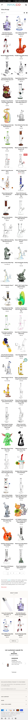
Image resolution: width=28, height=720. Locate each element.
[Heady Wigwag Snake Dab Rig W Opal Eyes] (7, 115)
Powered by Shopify (7, 716)
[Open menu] (3, 4)
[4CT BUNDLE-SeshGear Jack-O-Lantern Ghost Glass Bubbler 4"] (21, 510)
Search (13, 712)
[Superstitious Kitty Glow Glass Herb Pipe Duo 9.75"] (7, 68)
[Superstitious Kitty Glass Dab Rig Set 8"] (21, 68)
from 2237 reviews (14, 655)
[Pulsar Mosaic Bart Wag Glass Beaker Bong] (7, 298)
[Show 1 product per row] (24, 12)
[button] (3, 664)
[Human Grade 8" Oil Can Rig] (7, 368)
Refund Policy (5, 713)
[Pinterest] (5, 718)
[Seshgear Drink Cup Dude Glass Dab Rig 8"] (21, 461)
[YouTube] (15, 718)
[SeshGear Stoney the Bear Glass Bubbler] (7, 534)
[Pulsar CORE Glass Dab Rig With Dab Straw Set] (7, 230)
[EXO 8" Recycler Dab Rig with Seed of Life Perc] (7, 390)
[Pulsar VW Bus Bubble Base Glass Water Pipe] (7, 485)
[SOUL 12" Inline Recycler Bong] (7, 161)
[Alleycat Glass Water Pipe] (7, 253)
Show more (3, 587)
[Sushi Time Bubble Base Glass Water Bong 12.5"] (21, 91)
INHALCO (4, 712)
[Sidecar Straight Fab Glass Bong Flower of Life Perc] (21, 368)
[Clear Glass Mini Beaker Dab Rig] (21, 345)
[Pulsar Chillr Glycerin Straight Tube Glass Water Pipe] (21, 183)
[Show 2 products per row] (27, 12)
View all (14, 640)
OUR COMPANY (5, 696)
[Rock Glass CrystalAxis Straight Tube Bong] (7, 322)
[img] (14, 653)
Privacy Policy (19, 712)
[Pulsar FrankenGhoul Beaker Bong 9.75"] (21, 556)
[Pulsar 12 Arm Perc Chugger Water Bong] (21, 414)
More (2, 700)
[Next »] (23, 573)
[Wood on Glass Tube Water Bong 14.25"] (21, 138)
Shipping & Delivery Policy (8, 715)
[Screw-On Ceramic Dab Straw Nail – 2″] (7, 604)
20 (19, 573)
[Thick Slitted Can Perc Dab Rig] (21, 115)
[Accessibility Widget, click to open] (25, 360)
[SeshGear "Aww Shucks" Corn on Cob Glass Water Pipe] (21, 298)
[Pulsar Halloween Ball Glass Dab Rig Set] (7, 183)
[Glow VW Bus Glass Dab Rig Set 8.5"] (21, 23)
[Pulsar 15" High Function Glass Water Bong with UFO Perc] (21, 485)
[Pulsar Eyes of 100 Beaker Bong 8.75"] (7, 556)
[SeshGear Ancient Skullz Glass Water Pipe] (7, 510)
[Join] (25, 688)
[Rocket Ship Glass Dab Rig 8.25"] (7, 46)
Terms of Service (15, 713)
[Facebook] (2, 718)
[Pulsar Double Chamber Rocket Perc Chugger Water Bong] (7, 414)
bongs (9, 580)
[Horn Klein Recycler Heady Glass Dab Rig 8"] (7, 23)
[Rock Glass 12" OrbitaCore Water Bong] (21, 322)
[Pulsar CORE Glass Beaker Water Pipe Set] (21, 207)
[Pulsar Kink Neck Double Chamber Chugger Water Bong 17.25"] (21, 390)
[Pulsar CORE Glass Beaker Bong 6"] (21, 230)
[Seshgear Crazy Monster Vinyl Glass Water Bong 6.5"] (7, 91)
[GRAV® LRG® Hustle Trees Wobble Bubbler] (21, 275)
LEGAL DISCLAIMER (6, 704)
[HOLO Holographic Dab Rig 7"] (21, 253)
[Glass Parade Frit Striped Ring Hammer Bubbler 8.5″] (7, 345)
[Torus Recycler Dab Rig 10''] (7, 138)
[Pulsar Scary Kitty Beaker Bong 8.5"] (21, 534)
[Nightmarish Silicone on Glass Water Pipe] (21, 439)
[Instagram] (9, 718)
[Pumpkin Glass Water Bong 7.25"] (21, 46)
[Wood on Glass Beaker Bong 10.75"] (7, 207)
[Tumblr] (12, 718)
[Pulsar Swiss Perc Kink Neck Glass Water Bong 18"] (7, 461)
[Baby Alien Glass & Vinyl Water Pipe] (7, 439)
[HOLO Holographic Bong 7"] (7, 275)
